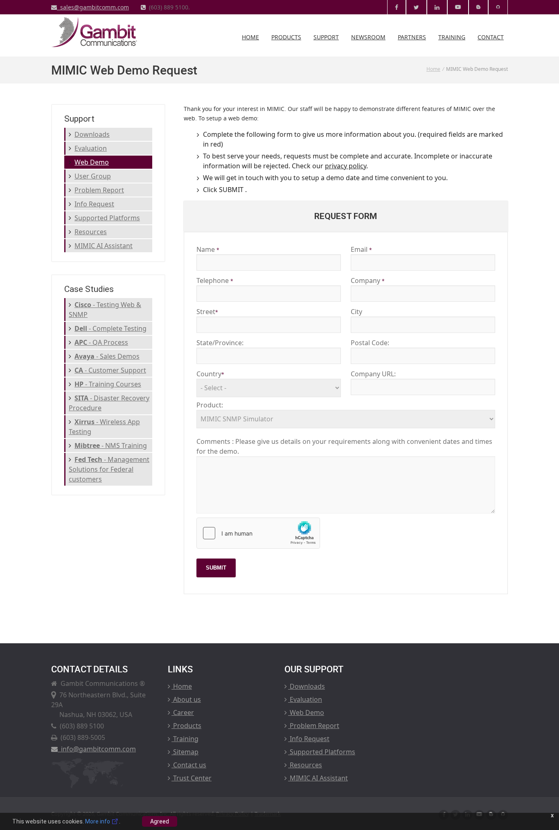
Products (286, 37)
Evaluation (90, 148)
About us (186, 699)
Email (361, 249)
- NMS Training (110, 445)
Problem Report (99, 189)
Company (368, 280)
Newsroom (368, 37)
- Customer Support (110, 370)
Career (182, 712)
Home (250, 37)
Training (451, 37)
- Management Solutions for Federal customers (109, 469)
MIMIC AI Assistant (103, 245)
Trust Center (191, 778)
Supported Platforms (107, 217)
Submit (216, 568)
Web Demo (91, 162)
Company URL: (373, 373)
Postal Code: (370, 342)
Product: (209, 404)
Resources (90, 231)
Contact (491, 37)
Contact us (188, 764)
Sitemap (184, 751)
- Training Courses (107, 384)
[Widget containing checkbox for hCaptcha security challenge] (258, 533)
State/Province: (219, 342)
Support (326, 37)
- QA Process (101, 342)
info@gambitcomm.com (97, 748)
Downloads (92, 134)
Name (207, 249)
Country (210, 373)
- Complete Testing (110, 328)
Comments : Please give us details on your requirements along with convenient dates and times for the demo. (344, 446)
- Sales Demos (107, 356)
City (356, 311)
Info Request (94, 203)
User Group (92, 176)
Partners (412, 37)
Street (207, 311)
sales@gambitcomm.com (93, 7)
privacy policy (345, 165)
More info (98, 821)
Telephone (214, 280)
